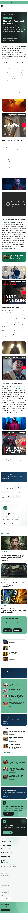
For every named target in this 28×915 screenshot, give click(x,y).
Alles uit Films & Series (6, 533)
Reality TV (3, 880)
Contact (2, 877)
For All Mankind (19, 66)
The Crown (5, 222)
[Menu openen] (25, 6)
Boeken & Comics (7, 852)
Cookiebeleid (10, 906)
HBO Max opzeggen (5, 890)
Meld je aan (7, 814)
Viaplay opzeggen (5, 885)
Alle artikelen (7, 630)
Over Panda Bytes (5, 875)
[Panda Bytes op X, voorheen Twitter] (14, 3)
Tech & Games (6, 845)
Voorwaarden (17, 906)
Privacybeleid (4, 906)
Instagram (16, 523)
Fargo (3, 310)
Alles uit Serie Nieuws (8, 783)
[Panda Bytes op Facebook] (11, 3)
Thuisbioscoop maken (6, 892)
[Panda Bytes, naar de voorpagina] (4, 6)
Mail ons (7, 523)
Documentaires (6, 849)
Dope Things (5, 856)
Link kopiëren (7, 500)
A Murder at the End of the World (10, 145)
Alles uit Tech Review (7, 710)
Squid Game (22, 386)
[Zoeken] (22, 6)
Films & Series (10, 14)
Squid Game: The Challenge (13, 388)
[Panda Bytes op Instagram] (17, 3)
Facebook (12, 496)
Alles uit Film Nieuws (7, 752)
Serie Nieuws (5, 492)
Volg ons (6, 832)
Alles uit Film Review (7, 664)
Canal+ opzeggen (5, 887)
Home (4, 14)
